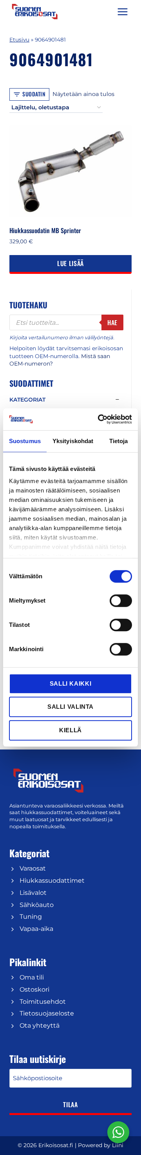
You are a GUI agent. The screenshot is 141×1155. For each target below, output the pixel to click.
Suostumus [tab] (25, 441)
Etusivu (19, 39)
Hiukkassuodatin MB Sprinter (45, 230)
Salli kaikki (70, 683)
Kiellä (70, 730)
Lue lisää (70, 263)
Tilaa (70, 1104)
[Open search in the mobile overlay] (66, 322)
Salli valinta (70, 706)
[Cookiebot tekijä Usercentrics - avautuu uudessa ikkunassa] (99, 419)
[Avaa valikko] (122, 12)
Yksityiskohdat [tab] (72, 441)
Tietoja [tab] (118, 441)
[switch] (121, 600)
